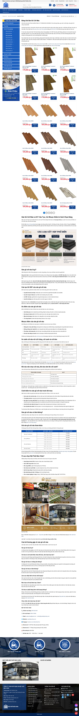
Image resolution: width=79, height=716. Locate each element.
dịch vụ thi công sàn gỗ (31, 422)
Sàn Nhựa (20, 9)
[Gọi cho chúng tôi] (70, 695)
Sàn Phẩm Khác (64, 9)
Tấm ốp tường (27, 9)
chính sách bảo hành (29, 598)
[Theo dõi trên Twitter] (68, 695)
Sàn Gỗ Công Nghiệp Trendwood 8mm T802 (67, 67)
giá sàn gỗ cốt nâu (40, 43)
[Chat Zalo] (76, 709)
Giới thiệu (53, 534)
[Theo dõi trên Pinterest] (73, 695)
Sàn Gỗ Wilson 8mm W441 (65, 148)
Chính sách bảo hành (32, 698)
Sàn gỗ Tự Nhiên (56, 9)
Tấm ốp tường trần (8, 62)
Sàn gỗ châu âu (9, 31)
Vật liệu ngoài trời (47, 9)
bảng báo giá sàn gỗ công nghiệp (39, 29)
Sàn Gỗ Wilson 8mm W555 (46, 148)
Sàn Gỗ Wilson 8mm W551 (46, 121)
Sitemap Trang (30, 706)
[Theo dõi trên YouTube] (65, 697)
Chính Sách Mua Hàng (32, 688)
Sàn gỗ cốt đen (9, 33)
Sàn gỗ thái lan (9, 46)
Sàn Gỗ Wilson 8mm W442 (28, 175)
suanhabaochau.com (31, 619)
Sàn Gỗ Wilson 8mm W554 (28, 148)
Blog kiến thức (62, 596)
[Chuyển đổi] (18, 23)
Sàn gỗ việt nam (9, 48)
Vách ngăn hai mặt (8, 65)
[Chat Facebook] (76, 705)
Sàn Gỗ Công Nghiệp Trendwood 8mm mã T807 (48, 94)
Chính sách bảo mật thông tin (34, 700)
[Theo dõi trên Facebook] (63, 695)
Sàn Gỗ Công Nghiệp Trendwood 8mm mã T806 (29, 67)
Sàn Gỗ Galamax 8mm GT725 (66, 202)
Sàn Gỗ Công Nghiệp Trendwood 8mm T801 (48, 67)
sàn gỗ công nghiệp (56, 45)
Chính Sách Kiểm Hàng (32, 694)
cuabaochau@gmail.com (31, 616)
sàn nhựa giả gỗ (39, 336)
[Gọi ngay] (76, 713)
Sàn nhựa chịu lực (8, 60)
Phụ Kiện (6, 26)
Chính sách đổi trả (32, 696)
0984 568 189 (11, 695)
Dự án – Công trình (39, 534)
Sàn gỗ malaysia (9, 44)
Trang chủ (4, 16)
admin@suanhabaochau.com (43, 616)
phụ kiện (32, 453)
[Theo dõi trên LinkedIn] (63, 697)
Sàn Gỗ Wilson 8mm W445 (65, 175)
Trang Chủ (4, 9)
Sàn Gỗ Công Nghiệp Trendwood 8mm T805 (29, 94)
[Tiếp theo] (54, 213)
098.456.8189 (60, 6)
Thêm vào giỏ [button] (35, 70)
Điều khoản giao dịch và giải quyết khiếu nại (35, 702)
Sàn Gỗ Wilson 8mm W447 (46, 202)
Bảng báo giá (6, 12)
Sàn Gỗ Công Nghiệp (12, 9)
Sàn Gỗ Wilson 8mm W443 (46, 175)
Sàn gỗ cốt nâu (9, 35)
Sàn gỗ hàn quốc (9, 39)
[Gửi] (50, 5)
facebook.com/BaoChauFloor (33, 622)
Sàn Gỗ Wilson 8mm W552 (28, 121)
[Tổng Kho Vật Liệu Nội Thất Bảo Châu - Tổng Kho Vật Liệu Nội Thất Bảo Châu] (11, 5)
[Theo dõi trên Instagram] (65, 695)
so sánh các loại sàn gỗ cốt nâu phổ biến (56, 43)
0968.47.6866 (33, 613)
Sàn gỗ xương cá (9, 50)
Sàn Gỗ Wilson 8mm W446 (28, 202)
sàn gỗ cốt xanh (50, 362)
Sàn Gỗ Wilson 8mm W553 (65, 121)
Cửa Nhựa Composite (36, 9)
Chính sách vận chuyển (33, 692)
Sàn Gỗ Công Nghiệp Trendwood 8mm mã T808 (67, 94)
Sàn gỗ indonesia (9, 42)
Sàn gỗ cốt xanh (9, 37)
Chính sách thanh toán (32, 690)
